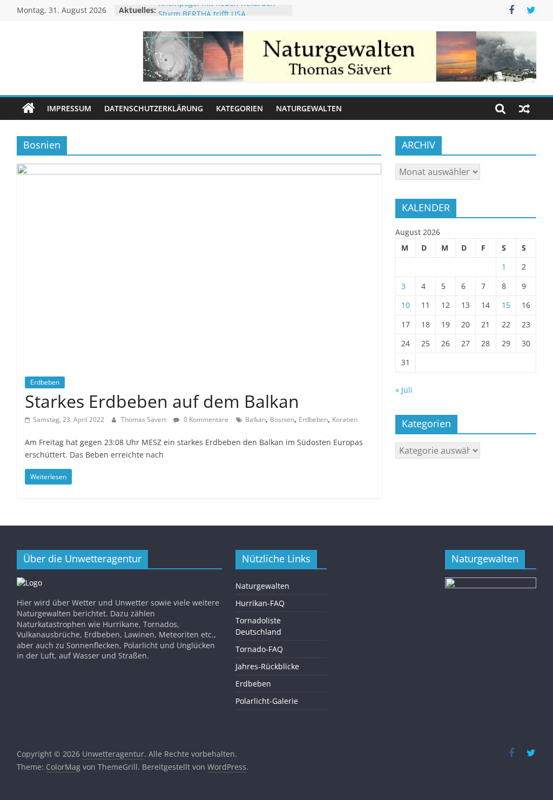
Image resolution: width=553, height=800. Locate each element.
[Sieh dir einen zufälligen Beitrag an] (524, 108)
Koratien (345, 419)
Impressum (69, 108)
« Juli (404, 390)
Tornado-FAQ (259, 649)
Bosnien (282, 419)
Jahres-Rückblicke (267, 666)
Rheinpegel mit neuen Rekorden (216, 8)
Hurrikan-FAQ (260, 603)
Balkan (255, 419)
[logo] (29, 582)
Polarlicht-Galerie (266, 701)
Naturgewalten (309, 108)
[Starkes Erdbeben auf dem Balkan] (199, 170)
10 (405, 305)
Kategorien (239, 108)
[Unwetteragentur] (29, 108)
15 (506, 305)
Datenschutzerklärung (153, 108)
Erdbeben (44, 382)
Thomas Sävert (144, 419)
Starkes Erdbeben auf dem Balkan (162, 401)
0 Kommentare (205, 419)
